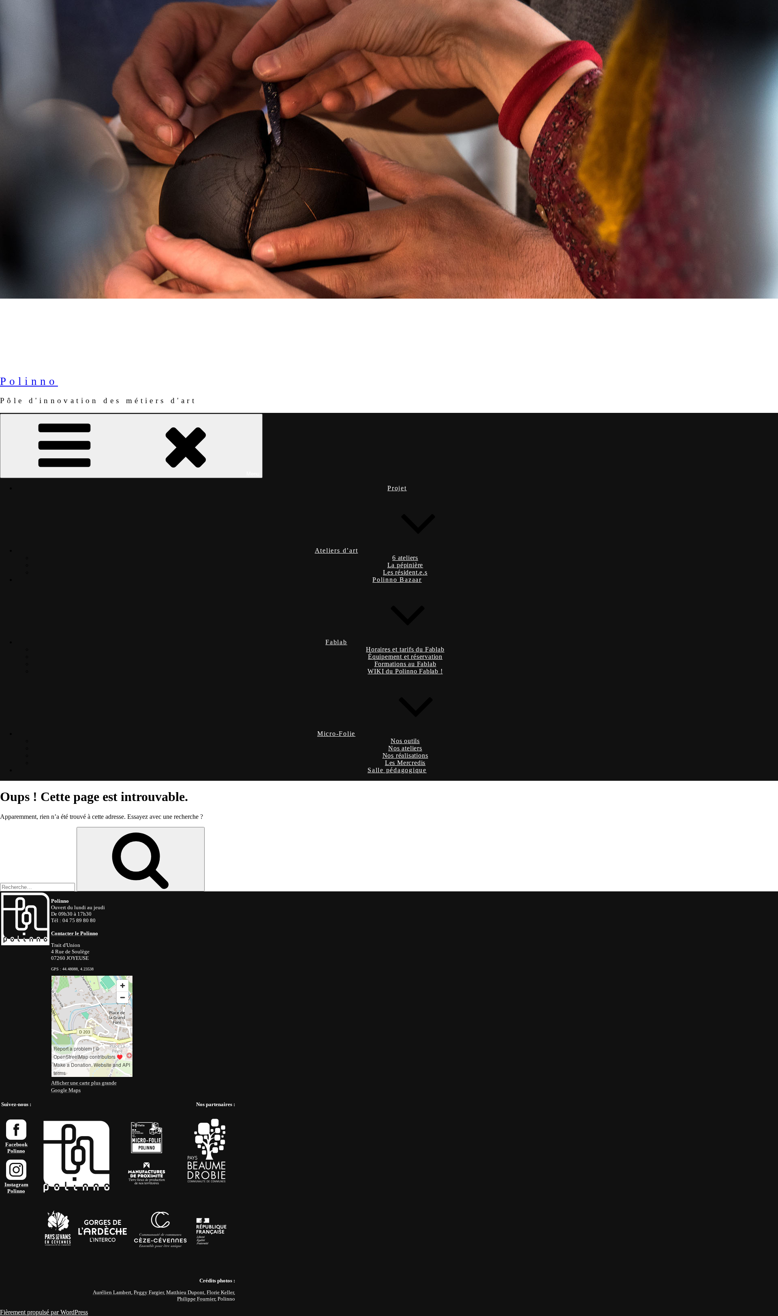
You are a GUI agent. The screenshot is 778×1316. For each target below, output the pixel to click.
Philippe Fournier (196, 1299)
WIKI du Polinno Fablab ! (405, 671)
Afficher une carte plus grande (84, 1083)
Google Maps (66, 1090)
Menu (252, 474)
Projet (397, 488)
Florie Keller (220, 1292)
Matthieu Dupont (185, 1292)
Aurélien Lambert (112, 1292)
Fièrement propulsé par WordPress (44, 1312)
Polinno (29, 381)
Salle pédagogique (397, 770)
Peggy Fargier (149, 1292)
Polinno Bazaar (397, 579)
